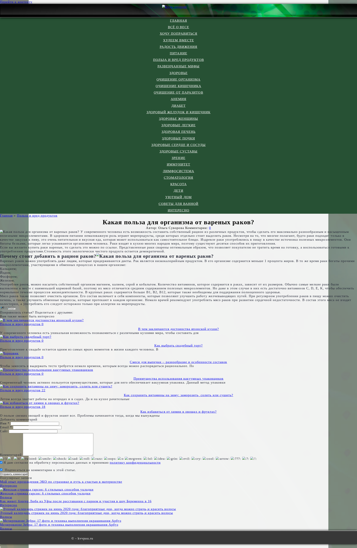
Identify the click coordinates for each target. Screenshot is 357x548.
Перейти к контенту (16, 2)
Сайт (4, 431)
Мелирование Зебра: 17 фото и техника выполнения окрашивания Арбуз (59, 524)
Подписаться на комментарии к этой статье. (40, 470)
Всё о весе (178, 27)
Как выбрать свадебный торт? (178, 345)
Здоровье (178, 73)
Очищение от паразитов (178, 92)
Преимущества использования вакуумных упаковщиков (179, 378)
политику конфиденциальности (135, 462)
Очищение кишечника (178, 86)
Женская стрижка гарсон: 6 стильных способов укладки (45, 493)
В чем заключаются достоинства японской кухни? (178, 329)
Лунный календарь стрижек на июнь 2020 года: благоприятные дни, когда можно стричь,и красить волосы (86, 513)
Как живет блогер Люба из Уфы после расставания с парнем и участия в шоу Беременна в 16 (76, 501)
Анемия (178, 99)
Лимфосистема (178, 171)
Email (6, 427)
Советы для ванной (179, 204)
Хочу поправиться (178, 33)
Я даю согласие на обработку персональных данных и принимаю (81, 462)
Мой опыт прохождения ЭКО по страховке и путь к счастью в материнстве (61, 482)
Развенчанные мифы (178, 66)
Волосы (6, 497)
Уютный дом (178, 197)
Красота (178, 184)
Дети (178, 191)
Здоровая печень (179, 132)
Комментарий (11, 455)
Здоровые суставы (179, 151)
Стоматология (178, 178)
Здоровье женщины (178, 119)
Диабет (178, 106)
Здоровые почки (178, 138)
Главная (178, 20)
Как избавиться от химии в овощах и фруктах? (178, 411)
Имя (4, 423)
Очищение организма (178, 79)
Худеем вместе (178, 40)
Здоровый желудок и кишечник (179, 112)
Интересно (178, 210)
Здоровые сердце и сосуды (178, 145)
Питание (178, 53)
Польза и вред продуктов (178, 60)
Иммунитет (178, 164)
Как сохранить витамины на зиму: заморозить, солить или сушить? (178, 395)
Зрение (178, 158)
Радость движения (178, 47)
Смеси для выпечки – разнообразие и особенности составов (178, 362)
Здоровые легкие (178, 125)
